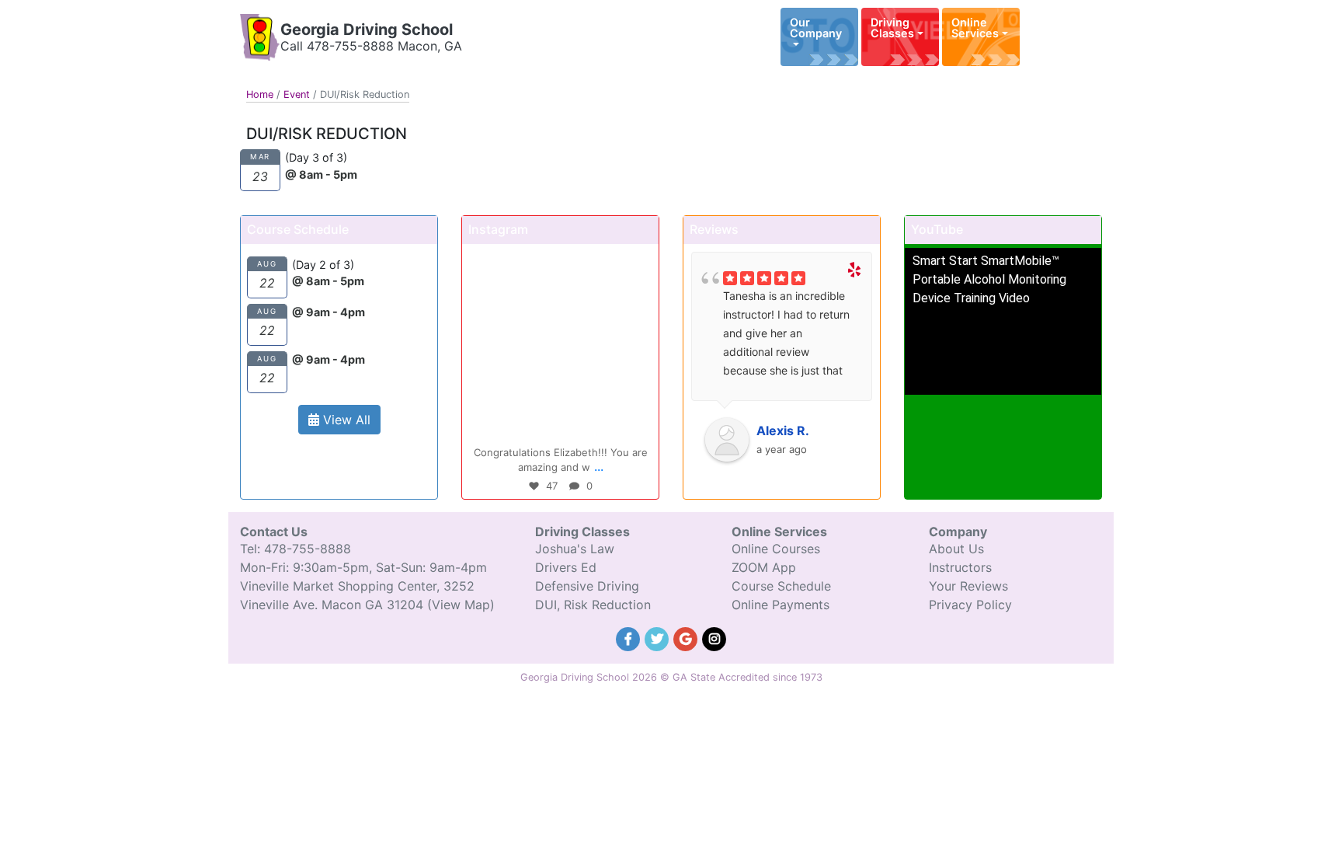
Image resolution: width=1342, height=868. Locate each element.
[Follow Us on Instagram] (714, 637)
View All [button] (344, 419)
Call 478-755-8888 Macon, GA (371, 46)
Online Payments (780, 604)
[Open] (560, 342)
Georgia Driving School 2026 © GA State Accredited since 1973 (671, 677)
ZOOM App (764, 567)
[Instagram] (639, 422)
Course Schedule (781, 586)
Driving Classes (892, 28)
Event (296, 94)
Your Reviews (968, 586)
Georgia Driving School (366, 29)
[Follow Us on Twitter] (659, 637)
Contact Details (1053, 28)
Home (259, 94)
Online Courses (776, 548)
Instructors (960, 567)
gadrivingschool (558, 258)
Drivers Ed (565, 567)
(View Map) (461, 604)
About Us (956, 548)
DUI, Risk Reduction (593, 604)
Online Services (975, 28)
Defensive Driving (587, 586)
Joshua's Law (574, 548)
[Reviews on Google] (687, 637)
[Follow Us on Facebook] (630, 637)
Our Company (816, 28)
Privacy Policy (970, 604)
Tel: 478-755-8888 (295, 548)
